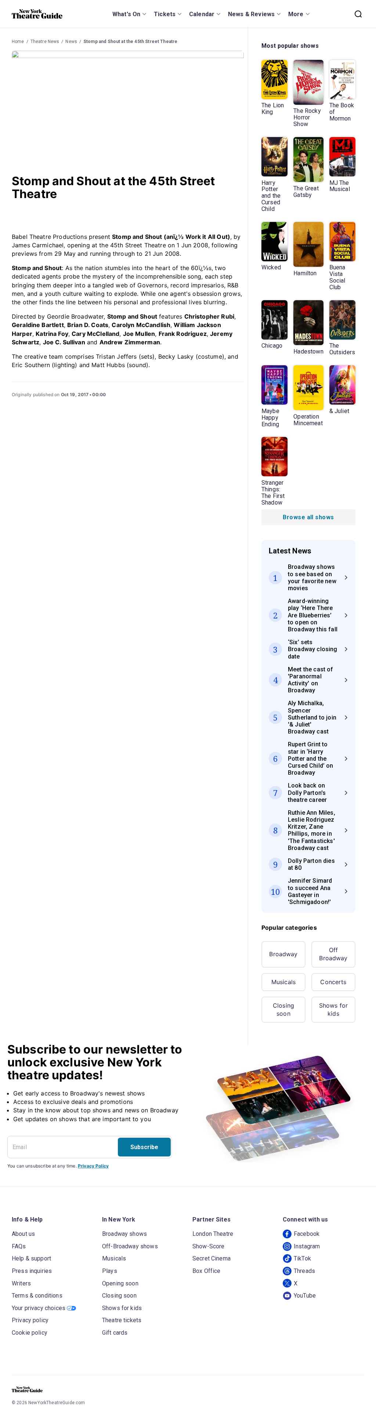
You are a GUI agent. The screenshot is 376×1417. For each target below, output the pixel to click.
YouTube (305, 1295)
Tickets (165, 14)
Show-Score (208, 1246)
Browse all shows (308, 517)
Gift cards (115, 1332)
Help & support (31, 1258)
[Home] (37, 14)
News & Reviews (251, 14)
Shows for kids (333, 1009)
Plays (109, 1270)
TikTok (302, 1258)
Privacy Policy (93, 1166)
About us (23, 1233)
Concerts (333, 982)
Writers (21, 1283)
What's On (126, 14)
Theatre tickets (121, 1320)
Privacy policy (30, 1320)
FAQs (19, 1246)
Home (18, 41)
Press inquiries (32, 1270)
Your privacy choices (38, 1308)
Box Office (206, 1270)
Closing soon (283, 1009)
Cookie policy (29, 1332)
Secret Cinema (211, 1258)
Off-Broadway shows (130, 1246)
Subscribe (144, 1147)
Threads (304, 1270)
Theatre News (44, 41)
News (71, 41)
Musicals (283, 982)
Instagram (307, 1246)
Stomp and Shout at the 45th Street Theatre (130, 41)
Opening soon (120, 1283)
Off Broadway (333, 954)
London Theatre (212, 1233)
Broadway (283, 954)
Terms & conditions (37, 1295)
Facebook (306, 1233)
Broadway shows (124, 1233)
